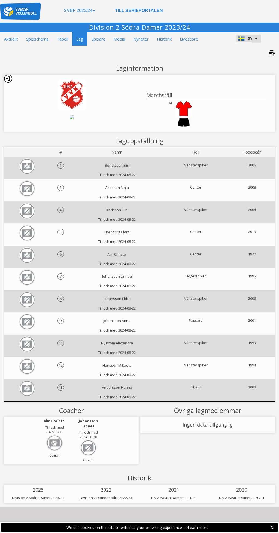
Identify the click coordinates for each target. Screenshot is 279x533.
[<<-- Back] (8, 79)
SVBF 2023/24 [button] (78, 10)
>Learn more (197, 527)
